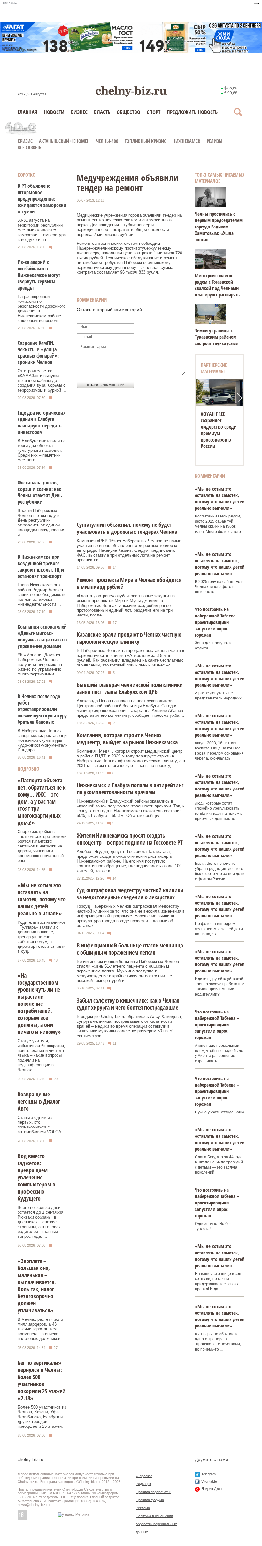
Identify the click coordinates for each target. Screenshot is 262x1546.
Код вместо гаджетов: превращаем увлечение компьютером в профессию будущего (36, 1177)
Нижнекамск (186, 141)
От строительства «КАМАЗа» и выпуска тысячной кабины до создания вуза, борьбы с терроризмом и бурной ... (42, 380)
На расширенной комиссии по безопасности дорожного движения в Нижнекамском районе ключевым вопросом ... (42, 308)
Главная (27, 112)
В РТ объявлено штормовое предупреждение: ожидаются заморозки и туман (42, 198)
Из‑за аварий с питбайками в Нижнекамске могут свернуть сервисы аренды (39, 275)
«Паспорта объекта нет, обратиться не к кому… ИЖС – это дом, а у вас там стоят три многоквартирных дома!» (42, 801)
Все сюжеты (30, 147)
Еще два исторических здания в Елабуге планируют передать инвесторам (42, 422)
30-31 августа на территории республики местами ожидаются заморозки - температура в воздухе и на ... (42, 230)
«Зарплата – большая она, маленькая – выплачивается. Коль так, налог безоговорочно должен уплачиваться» (37, 1285)
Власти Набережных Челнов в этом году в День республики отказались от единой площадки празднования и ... (41, 522)
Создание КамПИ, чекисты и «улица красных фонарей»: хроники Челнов (38, 352)
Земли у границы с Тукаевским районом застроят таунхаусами (216, 336)
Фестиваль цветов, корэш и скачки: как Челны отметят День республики (40, 492)
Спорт (153, 112)
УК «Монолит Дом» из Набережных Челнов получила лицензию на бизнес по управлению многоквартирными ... (40, 664)
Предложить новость (192, 112)
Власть (102, 112)
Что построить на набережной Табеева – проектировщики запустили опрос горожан (217, 622)
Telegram (208, 1474)
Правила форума (150, 1500)
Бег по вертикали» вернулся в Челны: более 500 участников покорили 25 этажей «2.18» (42, 1380)
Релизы (214, 141)
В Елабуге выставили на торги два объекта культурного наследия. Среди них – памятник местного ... (42, 450)
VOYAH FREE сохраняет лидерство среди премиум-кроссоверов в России (219, 430)
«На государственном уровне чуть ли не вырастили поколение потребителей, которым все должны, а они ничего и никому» (39, 1003)
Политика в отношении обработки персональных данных (156, 1524)
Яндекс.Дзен (211, 1489)
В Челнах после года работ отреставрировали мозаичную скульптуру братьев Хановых (42, 709)
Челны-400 (107, 141)
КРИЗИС (25, 141)
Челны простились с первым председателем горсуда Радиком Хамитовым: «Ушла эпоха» (219, 227)
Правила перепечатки (153, 1492)
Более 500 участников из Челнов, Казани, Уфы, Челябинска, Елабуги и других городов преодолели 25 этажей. (42, 1417)
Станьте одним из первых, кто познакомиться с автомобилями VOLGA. (40, 1124)
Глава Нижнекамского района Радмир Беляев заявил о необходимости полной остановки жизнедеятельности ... (42, 595)
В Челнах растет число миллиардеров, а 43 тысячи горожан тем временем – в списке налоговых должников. (40, 1329)
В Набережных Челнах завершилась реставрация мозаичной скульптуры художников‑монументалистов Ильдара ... (47, 740)
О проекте (144, 1476)
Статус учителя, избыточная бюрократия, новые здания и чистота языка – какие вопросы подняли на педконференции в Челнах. (41, 1055)
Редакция (143, 1484)
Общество (128, 112)
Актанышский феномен (64, 141)
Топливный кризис (145, 141)
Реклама (143, 1508)
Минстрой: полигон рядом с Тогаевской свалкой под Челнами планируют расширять (217, 285)
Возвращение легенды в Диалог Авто (39, 1101)
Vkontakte (209, 1481)
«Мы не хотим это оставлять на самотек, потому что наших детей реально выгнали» (42, 899)
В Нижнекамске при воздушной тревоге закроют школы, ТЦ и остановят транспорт (41, 566)
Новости (54, 112)
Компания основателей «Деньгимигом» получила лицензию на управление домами (42, 636)
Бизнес (79, 112)
